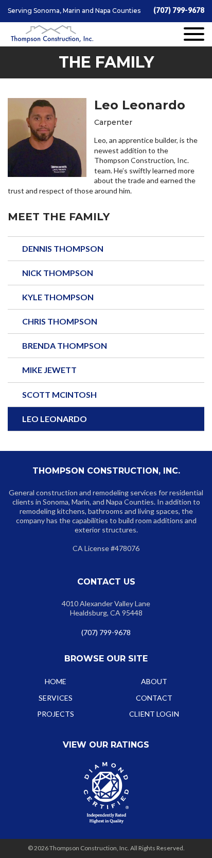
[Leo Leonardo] (47, 137)
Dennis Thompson (62, 248)
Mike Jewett (49, 370)
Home (55, 681)
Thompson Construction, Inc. (52, 34)
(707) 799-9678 (178, 10)
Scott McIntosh (59, 394)
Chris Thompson (59, 321)
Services (56, 697)
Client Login (154, 713)
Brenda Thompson (64, 345)
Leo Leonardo (54, 419)
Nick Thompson (57, 273)
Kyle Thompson (58, 297)
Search (183, 524)
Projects (55, 713)
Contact (154, 697)
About (154, 681)
